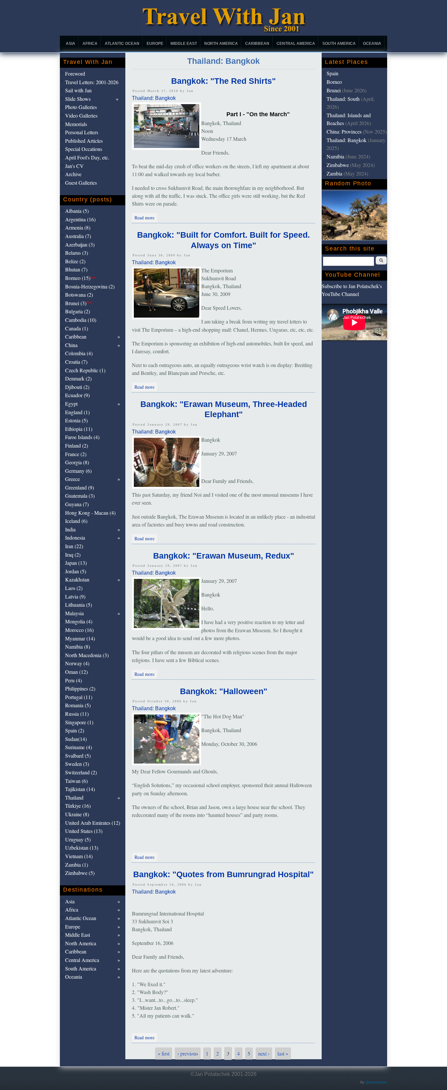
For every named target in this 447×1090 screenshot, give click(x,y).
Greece (72, 478)
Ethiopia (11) (78, 428)
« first (164, 1053)
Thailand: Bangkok (154, 98)
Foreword (75, 73)
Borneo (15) (80, 277)
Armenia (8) (77, 227)
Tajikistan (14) (80, 788)
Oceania (372, 43)
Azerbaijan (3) (80, 244)
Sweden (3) (77, 763)
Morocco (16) (79, 629)
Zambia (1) (76, 864)
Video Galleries (81, 115)
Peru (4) (73, 680)
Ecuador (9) (77, 395)
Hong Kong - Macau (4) (90, 512)
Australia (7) (78, 235)
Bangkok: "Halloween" (223, 691)
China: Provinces (344, 131)
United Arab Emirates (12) (92, 822)
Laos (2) (73, 587)
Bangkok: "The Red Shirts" (223, 80)
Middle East (183, 43)
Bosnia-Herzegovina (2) (90, 286)
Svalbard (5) (78, 755)
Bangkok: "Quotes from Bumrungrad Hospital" (223, 874)
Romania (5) (78, 705)
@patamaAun (376, 1082)
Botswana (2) (79, 294)
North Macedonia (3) (87, 655)
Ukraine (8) (77, 814)
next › (264, 1053)
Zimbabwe (338, 164)
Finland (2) (76, 445)
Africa (90, 43)
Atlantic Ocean (122, 43)
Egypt (71, 403)
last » (282, 1053)
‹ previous (187, 1053)
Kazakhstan (77, 579)
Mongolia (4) (78, 621)
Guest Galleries (81, 182)
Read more (145, 217)
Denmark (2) (78, 378)
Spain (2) (74, 730)
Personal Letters (81, 132)
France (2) (75, 454)
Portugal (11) (78, 696)
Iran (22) (74, 546)
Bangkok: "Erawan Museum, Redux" (223, 555)
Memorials (76, 123)
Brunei (334, 90)
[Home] (224, 31)
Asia (70, 43)
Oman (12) (76, 671)
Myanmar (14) (80, 638)
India (70, 529)
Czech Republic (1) (85, 370)
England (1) (77, 412)
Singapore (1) (79, 722)
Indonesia (75, 537)
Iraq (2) (72, 554)
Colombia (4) (79, 353)
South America (339, 43)
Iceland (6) (76, 520)
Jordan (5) (75, 571)
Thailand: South (343, 98)
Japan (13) (76, 562)
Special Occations (83, 148)
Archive (73, 174)
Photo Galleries (81, 106)
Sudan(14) (76, 738)
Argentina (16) (80, 219)
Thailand (74, 797)
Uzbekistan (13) (81, 847)
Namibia (335, 156)
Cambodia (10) (80, 319)
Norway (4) (77, 663)
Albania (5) (77, 210)
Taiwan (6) (76, 780)
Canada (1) (76, 328)
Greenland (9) (79, 487)
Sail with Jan (78, 90)
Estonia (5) (76, 420)
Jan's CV (74, 165)
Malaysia (74, 613)
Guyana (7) (77, 504)
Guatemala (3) (80, 495)
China (71, 345)
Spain (332, 73)
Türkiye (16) (78, 805)
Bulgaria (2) (77, 311)
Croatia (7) (76, 361)
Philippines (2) (80, 688)
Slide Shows (78, 98)
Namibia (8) (77, 646)
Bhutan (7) (76, 269)
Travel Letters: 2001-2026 (91, 82)
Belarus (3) (76, 252)
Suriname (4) (78, 747)
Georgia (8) (77, 462)
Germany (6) (78, 470)
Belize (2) (75, 261)
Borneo (334, 81)
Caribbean (257, 43)
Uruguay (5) (78, 839)
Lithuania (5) (78, 604)
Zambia (334, 173)
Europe (155, 43)
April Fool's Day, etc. (87, 157)
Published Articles (84, 140)
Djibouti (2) (77, 386)
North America (221, 43)
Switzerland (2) (81, 772)
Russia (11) (77, 713)
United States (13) (83, 830)
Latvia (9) (75, 596)
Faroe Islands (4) (82, 437)
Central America (296, 43)
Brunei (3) (78, 303)
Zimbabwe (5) (80, 872)
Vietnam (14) (79, 856)
